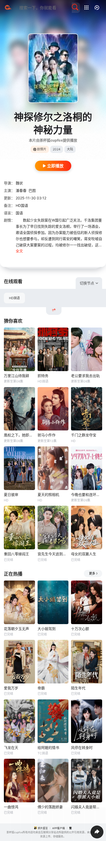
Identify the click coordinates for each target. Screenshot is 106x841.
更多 (92, 573)
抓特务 (43, 375)
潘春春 (21, 190)
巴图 (32, 190)
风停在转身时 (82, 747)
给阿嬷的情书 (48, 747)
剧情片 (41, 149)
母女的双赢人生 (83, 554)
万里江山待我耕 (16, 375)
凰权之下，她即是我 (19, 435)
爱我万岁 (11, 688)
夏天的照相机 (48, 494)
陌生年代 (78, 688)
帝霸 (41, 688)
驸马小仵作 (47, 435)
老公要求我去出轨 (85, 375)
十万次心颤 (80, 628)
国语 (19, 213)
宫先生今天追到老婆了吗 (53, 554)
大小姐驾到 (47, 628)
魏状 (19, 183)
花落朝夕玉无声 (16, 628)
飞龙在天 (11, 747)
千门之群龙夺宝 (83, 435)
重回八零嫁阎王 (16, 554)
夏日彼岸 (11, 494)
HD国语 (14, 298)
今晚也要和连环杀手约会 (86, 494)
